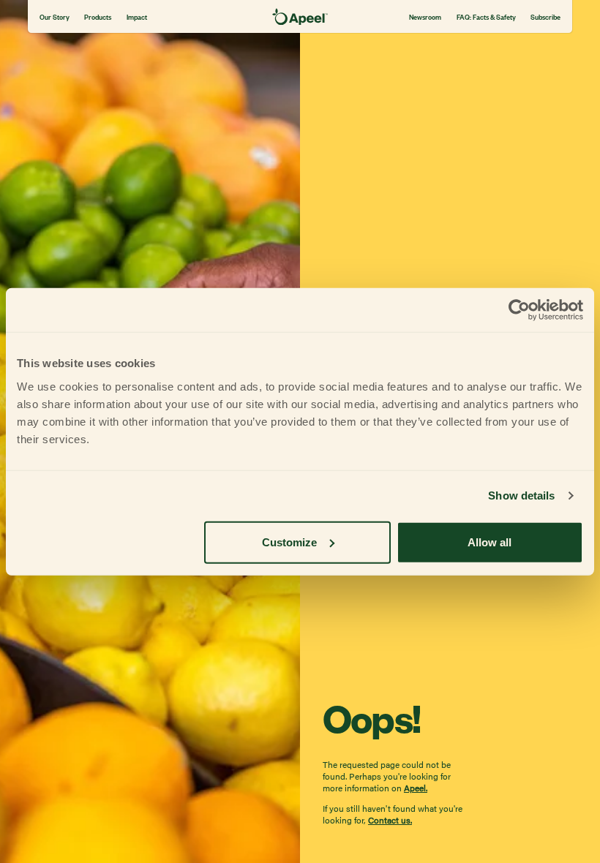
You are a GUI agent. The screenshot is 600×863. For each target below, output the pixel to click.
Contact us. (390, 820)
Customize (289, 541)
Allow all (489, 541)
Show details (521, 495)
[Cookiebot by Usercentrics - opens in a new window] (519, 310)
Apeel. (415, 788)
